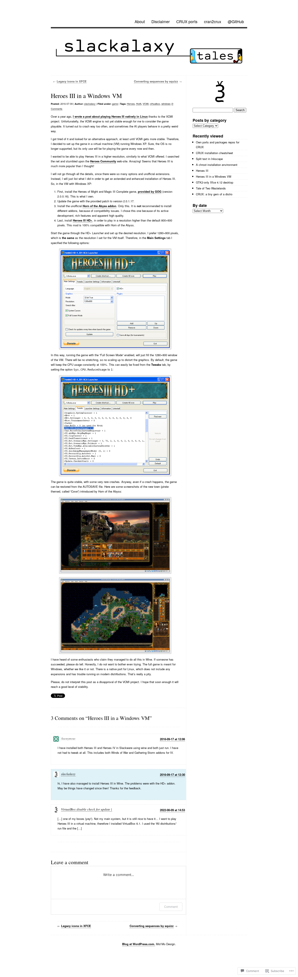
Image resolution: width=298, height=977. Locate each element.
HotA (138, 103)
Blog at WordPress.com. (138, 944)
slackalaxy (90, 103)
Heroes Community (103, 161)
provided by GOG (149, 191)
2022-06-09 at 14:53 (172, 810)
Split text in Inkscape (209, 159)
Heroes (131, 103)
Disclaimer (160, 21)
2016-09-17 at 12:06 (172, 739)
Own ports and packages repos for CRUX (217, 144)
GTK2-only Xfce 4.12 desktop (214, 182)
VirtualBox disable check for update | (86, 809)
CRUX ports (186, 21)
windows (166, 103)
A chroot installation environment (216, 165)
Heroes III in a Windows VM (213, 176)
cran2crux (212, 21)
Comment (171, 906)
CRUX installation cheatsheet (214, 153)
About (140, 21)
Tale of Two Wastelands (211, 188)
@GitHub (236, 21)
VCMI (146, 103)
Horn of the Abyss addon (99, 206)
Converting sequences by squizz (156, 81)
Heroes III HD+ (82, 220)
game (115, 103)
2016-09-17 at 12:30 (172, 775)
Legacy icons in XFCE (72, 81)
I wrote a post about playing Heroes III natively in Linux (110, 116)
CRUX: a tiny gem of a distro (214, 194)
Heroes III (202, 170)
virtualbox (155, 103)
